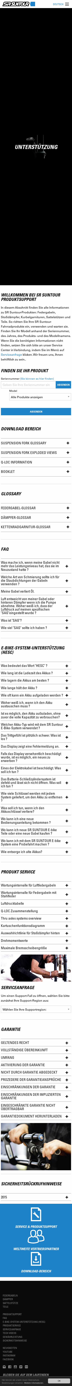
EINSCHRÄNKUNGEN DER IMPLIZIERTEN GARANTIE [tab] (31, 1096)
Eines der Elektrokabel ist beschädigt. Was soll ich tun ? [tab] (31, 770)
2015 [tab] (4, 1197)
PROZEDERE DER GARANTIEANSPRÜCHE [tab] (31, 1079)
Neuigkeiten (10, 1347)
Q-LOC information (16, 462)
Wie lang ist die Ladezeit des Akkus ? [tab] (27, 673)
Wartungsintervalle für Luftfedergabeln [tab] (28, 885)
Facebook (8, 1359)
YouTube (8, 1351)
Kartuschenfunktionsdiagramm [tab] (23, 925)
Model (13, 390)
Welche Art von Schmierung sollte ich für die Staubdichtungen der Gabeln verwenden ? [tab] (30, 580)
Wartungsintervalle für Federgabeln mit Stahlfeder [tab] (28, 894)
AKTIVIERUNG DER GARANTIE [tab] (23, 1065)
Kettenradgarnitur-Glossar (25, 527)
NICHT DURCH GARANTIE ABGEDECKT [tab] (29, 1072)
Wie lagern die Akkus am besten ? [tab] (25, 680)
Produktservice (12, 1325)
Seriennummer (27, 378)
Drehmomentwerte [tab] (14, 940)
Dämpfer (8, 1299)
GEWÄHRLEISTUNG (12, 1336)
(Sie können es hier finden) (37, 378)
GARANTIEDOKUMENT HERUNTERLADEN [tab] (31, 1116)
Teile (5, 1306)
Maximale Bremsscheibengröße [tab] (24, 948)
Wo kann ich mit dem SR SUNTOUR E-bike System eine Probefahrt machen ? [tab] (31, 842)
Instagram (9, 1355)
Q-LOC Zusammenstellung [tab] (19, 911)
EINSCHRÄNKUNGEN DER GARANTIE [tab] (28, 1087)
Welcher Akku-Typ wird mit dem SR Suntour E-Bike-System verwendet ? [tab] (32, 726)
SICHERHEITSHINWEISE (15, 1340)
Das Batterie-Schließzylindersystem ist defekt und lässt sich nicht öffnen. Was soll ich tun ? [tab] (31, 782)
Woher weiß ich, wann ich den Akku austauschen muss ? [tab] (26, 704)
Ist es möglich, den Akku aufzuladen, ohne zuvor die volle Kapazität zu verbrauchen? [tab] (31, 715)
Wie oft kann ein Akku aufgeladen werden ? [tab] (32, 695)
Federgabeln (10, 1295)
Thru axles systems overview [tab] (21, 918)
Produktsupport (12, 1314)
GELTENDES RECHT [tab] (15, 1042)
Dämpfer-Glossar (16, 517)
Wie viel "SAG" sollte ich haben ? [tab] (24, 628)
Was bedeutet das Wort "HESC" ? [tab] (24, 665)
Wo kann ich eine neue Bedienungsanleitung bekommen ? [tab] (26, 820)
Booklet (8, 471)
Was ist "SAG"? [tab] (11, 620)
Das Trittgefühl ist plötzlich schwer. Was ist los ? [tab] (31, 737)
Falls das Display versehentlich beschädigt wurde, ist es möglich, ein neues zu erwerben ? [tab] (31, 757)
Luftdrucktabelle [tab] (12, 903)
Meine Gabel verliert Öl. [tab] (17, 591)
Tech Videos (9, 1333)
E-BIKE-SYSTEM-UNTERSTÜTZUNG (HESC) (24, 1321)
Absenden (63, 384)
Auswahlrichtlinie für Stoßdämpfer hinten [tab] (30, 933)
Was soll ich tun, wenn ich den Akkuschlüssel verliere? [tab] (22, 809)
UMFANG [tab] (7, 1057)
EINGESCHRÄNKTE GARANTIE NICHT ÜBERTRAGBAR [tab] (28, 1107)
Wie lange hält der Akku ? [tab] (19, 688)
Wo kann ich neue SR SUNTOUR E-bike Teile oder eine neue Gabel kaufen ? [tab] (29, 831)
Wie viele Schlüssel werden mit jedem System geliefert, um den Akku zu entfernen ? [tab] (31, 796)
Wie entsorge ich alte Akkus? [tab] (21, 852)
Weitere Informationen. (34, 1382)
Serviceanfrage (11, 354)
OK (59, 1380)
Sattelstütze (10, 1303)
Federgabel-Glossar (18, 508)
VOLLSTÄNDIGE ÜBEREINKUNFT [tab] (24, 1050)
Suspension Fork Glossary (23, 443)
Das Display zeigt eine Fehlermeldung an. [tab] (30, 746)
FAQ (5, 1317)
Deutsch (58, 4)
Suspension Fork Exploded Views (29, 452)
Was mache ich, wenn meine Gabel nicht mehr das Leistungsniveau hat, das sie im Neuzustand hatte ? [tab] (30, 565)
